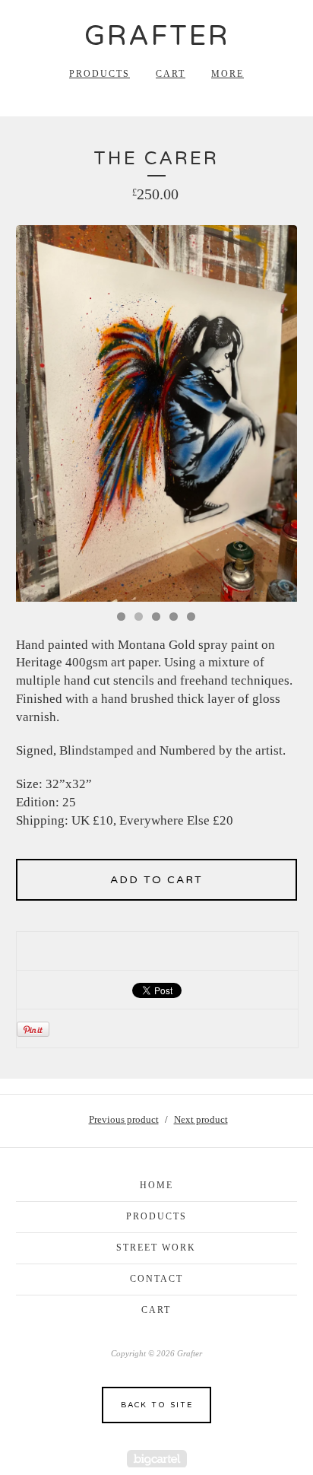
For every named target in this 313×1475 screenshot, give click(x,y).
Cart (170, 73)
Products (99, 73)
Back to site (157, 1405)
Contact (156, 1278)
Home (156, 1185)
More (227, 73)
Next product (201, 1119)
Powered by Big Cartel (157, 1458)
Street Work (156, 1247)
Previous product (124, 1119)
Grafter (156, 36)
